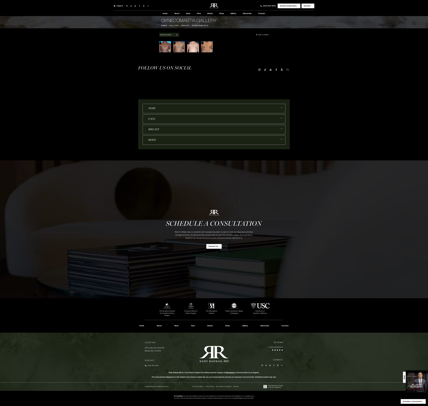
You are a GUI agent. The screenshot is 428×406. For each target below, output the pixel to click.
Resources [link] (247, 13)
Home (164, 26)
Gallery (174, 26)
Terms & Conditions (198, 386)
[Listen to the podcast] (417, 381)
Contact (307, 6)
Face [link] (199, 13)
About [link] (177, 13)
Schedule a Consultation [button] (412, 402)
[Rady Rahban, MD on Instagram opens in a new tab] (126, 6)
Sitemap (236, 386)
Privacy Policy (210, 386)
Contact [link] (261, 13)
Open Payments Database (223, 386)
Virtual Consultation (288, 6)
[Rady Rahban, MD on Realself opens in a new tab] (148, 6)
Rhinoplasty (230, 373)
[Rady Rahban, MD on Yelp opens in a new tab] (143, 6)
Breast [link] (210, 13)
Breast (185, 26)
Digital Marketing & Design (275, 386)
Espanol (120, 6)
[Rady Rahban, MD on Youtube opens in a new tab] (135, 6)
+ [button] (281, 107)
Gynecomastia (200, 26)
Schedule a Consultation (214, 224)
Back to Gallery (263, 35)
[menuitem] (126, 6)
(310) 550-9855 (249, 398)
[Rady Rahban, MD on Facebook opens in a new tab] (139, 6)
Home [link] (165, 13)
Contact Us (213, 246)
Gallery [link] (233, 13)
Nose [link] (188, 13)
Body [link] (222, 13)
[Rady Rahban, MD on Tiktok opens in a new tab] (131, 6)
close (404, 377)
